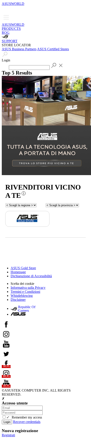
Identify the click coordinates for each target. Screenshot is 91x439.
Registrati (8, 435)
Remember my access (24, 417)
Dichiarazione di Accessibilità (31, 276)
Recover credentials (26, 422)
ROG (5, 32)
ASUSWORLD (13, 4)
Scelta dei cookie (22, 283)
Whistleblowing (22, 295)
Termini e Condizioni (25, 291)
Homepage (18, 272)
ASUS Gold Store (23, 268)
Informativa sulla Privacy (28, 287)
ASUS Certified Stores (53, 49)
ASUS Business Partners (19, 49)
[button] (5, 9)
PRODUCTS (11, 28)
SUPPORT (9, 41)
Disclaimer (18, 299)
